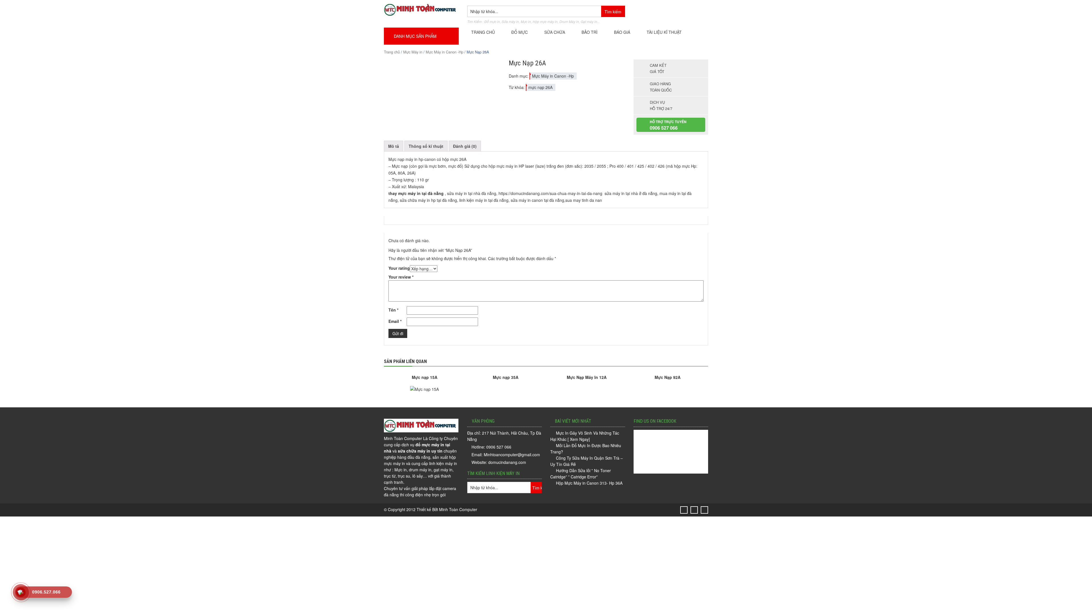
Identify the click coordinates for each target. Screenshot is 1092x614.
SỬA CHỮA (554, 32)
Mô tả (393, 146)
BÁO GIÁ (622, 32)
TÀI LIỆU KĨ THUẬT (664, 32)
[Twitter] (684, 510)
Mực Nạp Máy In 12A (587, 377)
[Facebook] (694, 510)
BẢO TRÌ (589, 32)
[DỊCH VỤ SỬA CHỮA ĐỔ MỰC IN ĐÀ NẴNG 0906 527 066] (421, 14)
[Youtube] (704, 510)
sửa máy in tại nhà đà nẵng (471, 193)
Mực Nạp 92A (668, 377)
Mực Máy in (412, 52)
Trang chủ (392, 52)
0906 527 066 (664, 128)
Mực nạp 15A (424, 377)
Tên (393, 310)
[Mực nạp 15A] (424, 389)
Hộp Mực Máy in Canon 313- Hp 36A (589, 483)
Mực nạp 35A (505, 377)
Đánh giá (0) (465, 146)
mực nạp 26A (540, 87)
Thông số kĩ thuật (426, 146)
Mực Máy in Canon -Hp (444, 52)
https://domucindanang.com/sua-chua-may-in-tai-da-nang (551, 193)
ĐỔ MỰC (519, 32)
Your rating (399, 268)
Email (395, 321)
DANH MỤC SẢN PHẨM (416, 36)
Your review (400, 277)
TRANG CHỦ (483, 32)
